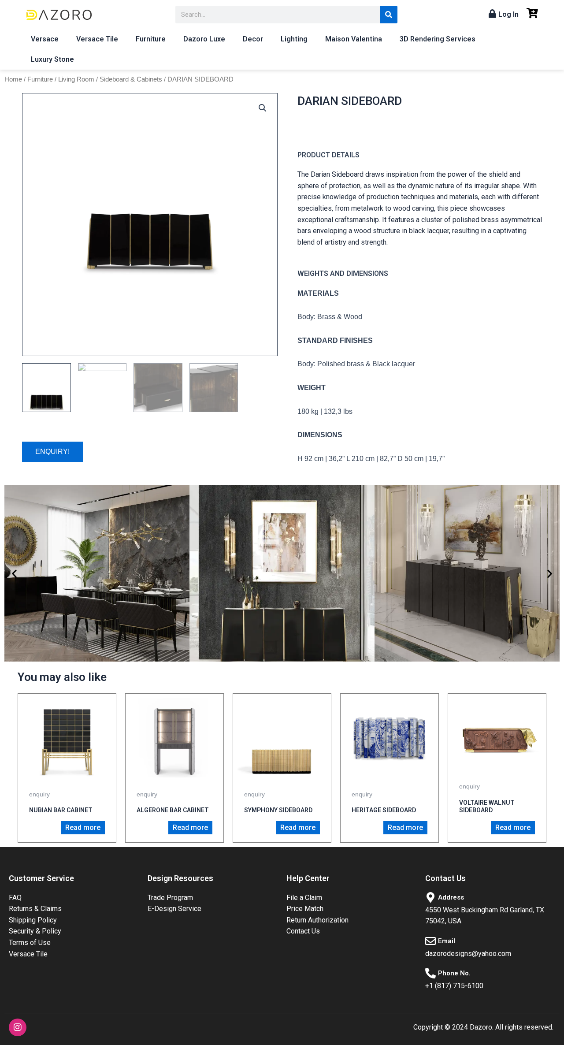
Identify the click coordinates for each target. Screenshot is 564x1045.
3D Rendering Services (437, 39)
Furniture (151, 39)
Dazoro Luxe (204, 39)
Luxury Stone (52, 59)
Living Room (76, 79)
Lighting (294, 39)
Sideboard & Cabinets (131, 79)
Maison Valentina (353, 39)
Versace (45, 39)
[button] (14, 573)
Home (13, 79)
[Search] (388, 14)
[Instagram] (17, 1027)
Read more (82, 827)
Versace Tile (97, 39)
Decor (253, 39)
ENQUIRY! (52, 451)
